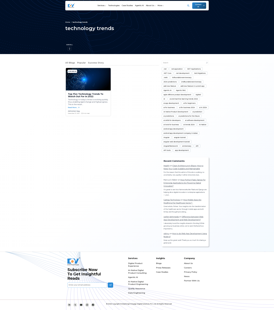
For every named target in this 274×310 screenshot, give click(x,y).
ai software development (194, 120)
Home (67, 22)
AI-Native (202, 125)
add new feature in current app (192, 86)
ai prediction (197, 112)
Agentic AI (167, 90)
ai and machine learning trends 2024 (184, 99)
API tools (167, 150)
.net (165, 69)
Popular (81, 62)
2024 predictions (170, 82)
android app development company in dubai (180, 133)
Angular (166, 137)
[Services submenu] (105, 5)
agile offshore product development (177, 95)
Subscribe (110, 285)
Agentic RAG (181, 90)
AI (164, 99)
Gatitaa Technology (172, 200)
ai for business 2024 (187, 107)
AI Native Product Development (176, 112)
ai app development (171, 103)
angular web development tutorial (177, 142)
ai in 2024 (203, 107)
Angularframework (171, 146)
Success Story (96, 62)
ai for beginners (189, 103)
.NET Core (167, 73)
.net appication (177, 69)
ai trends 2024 (189, 125)
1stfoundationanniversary (181, 77)
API (197, 146)
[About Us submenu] (155, 5)
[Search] (207, 63)
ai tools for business (171, 125)
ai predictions (169, 116)
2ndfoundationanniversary (191, 82)
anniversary (186, 146)
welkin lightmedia (171, 217)
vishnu (166, 234)
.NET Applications (194, 69)
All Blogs (70, 62)
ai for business (169, 107)
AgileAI (198, 95)
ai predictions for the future (189, 116)
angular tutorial (180, 137)
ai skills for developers (172, 120)
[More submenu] (163, 5)
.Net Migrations (200, 73)
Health (166, 166)
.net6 (166, 77)
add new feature (170, 86)
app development (182, 150)
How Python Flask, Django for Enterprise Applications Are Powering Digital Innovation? (185, 183)
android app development (173, 129)
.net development (182, 73)
